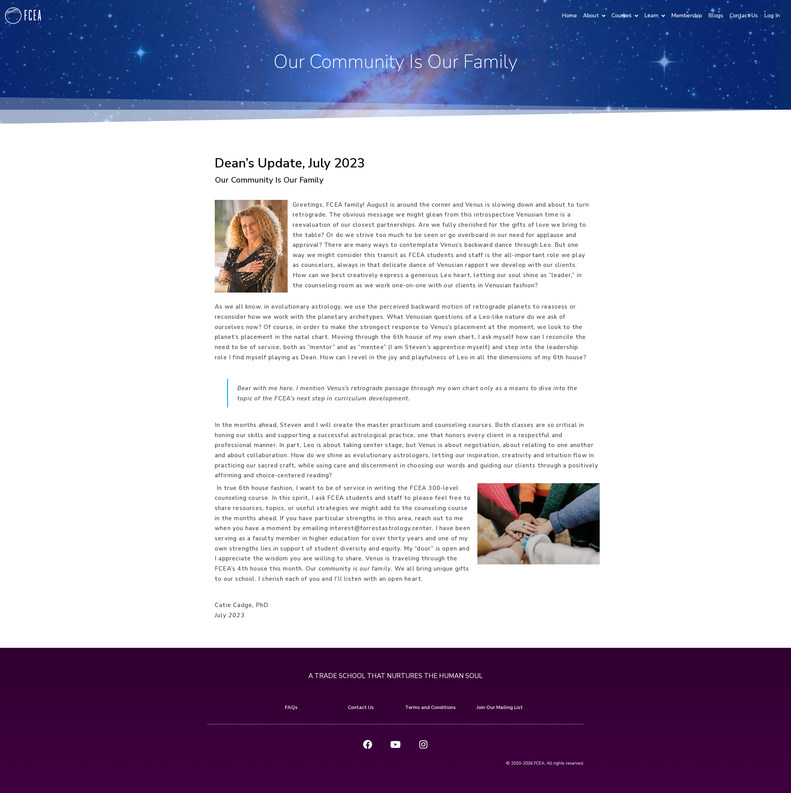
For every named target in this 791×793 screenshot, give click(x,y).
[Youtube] (395, 744)
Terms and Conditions (430, 707)
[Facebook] (367, 744)
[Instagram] (423, 744)
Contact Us (361, 707)
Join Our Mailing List (500, 707)
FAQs (291, 707)
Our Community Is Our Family (269, 180)
